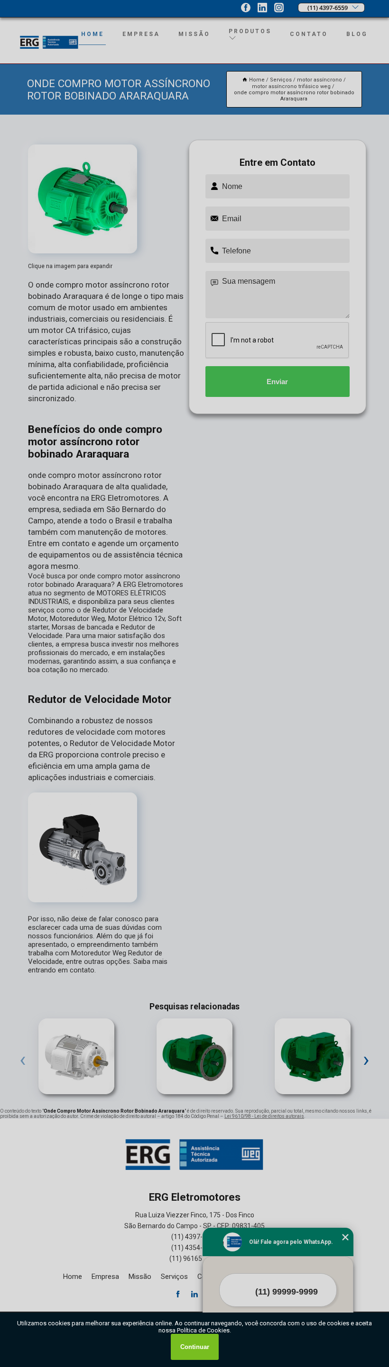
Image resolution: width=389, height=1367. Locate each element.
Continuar (194, 1346)
